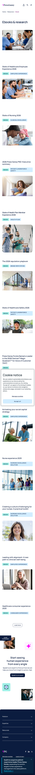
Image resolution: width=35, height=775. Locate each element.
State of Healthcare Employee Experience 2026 (15, 67)
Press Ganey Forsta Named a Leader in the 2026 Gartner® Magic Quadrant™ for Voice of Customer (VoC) (17, 359)
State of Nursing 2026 (11, 115)
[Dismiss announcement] (31, 759)
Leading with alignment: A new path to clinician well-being (15, 558)
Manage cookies (17, 396)
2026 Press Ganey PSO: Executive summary (16, 163)
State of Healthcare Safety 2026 (15, 308)
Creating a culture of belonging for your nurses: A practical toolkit (17, 508)
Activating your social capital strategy (14, 410)
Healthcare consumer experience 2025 (16, 607)
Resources (10, 12)
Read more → (8, 771)
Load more (17, 625)
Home (4, 12)
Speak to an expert (17, 675)
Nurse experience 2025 (12, 458)
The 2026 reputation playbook (15, 261)
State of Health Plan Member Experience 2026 (13, 213)
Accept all (17, 401)
